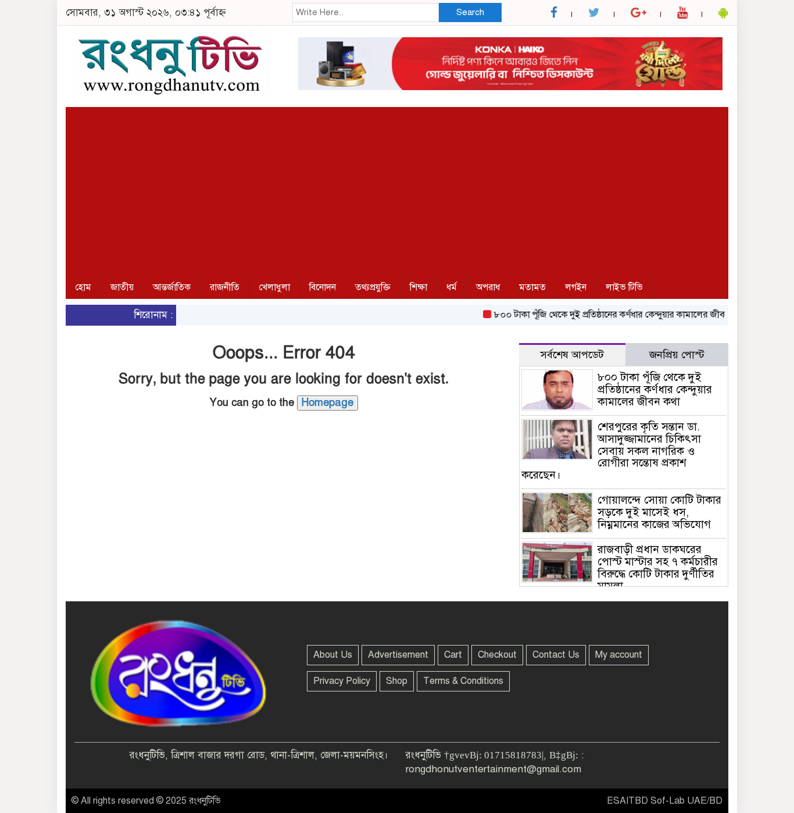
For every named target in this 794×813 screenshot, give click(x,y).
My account (618, 655)
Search (470, 12)
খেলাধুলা (274, 287)
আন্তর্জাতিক (172, 287)
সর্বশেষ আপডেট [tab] (572, 354)
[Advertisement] (397, 188)
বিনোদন (322, 287)
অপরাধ (488, 287)
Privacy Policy (341, 681)
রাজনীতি (224, 287)
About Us (332, 655)
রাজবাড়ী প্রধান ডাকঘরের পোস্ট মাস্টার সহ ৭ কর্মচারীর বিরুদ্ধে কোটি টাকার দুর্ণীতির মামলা (658, 568)
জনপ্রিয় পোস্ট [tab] (676, 354)
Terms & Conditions (463, 681)
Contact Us (556, 655)
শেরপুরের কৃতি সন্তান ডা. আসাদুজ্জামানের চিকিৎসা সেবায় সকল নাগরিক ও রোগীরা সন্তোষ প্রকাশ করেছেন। (611, 451)
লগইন (575, 287)
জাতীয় (122, 287)
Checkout (497, 655)
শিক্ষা (418, 287)
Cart (453, 655)
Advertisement (398, 655)
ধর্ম (451, 287)
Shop (396, 681)
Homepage (327, 402)
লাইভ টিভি (624, 287)
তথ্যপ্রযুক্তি (373, 287)
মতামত (532, 287)
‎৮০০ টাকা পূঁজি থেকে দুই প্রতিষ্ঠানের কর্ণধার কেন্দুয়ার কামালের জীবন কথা (609, 314)
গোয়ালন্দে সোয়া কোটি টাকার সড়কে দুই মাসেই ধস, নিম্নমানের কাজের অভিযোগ (659, 512)
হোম (83, 287)
